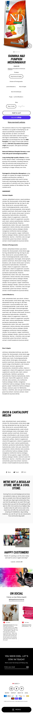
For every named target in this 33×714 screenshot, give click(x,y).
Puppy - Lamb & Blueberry (16, 96)
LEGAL (26, 693)
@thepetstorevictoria (16, 599)
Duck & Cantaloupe (16, 91)
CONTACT (13, 693)
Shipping (10, 68)
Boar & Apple (22, 86)
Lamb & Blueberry (11, 86)
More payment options (16, 122)
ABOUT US (20, 693)
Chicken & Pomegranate (16, 81)
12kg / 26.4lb (11, 106)
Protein (16, 72)
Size (16, 102)
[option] (16, 25)
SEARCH (7, 693)
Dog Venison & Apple (16, 76)
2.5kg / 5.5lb (21, 106)
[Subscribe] (27, 667)
